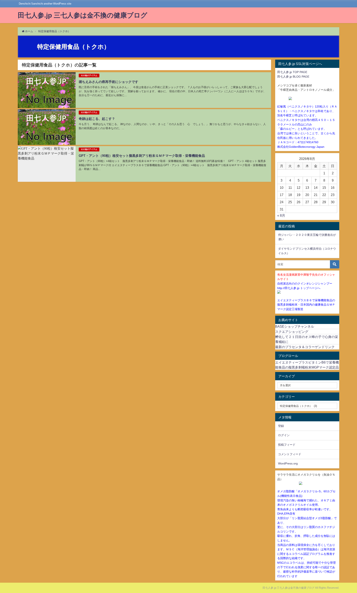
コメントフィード (289, 454)
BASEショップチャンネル (294, 326)
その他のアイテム (89, 75)
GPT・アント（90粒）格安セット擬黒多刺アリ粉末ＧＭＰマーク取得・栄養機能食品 (142, 155)
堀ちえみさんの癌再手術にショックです (108, 81)
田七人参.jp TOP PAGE (292, 72)
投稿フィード (286, 444)
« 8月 (281, 215)
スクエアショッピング (291, 331)
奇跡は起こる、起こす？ (97, 118)
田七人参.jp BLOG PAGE (293, 76)
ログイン (284, 435)
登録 (281, 425)
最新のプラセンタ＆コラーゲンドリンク (305, 346)
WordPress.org (288, 463)
